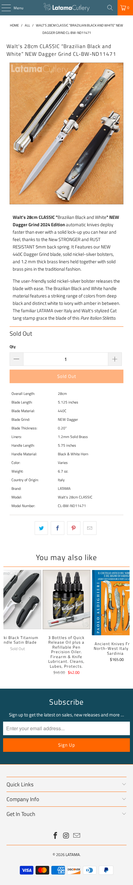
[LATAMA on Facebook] (55, 836)
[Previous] (6, 623)
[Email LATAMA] (77, 836)
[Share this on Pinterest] (73, 528)
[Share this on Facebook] (57, 528)
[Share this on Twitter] (41, 528)
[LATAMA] (66, 7)
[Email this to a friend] (90, 528)
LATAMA (73, 854)
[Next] (127, 623)
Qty (13, 346)
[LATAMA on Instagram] (66, 836)
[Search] (110, 7)
